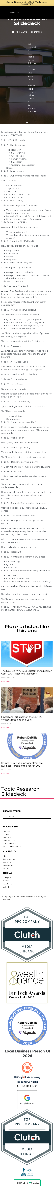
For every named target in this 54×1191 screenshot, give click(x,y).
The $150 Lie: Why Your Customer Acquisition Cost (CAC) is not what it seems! (26, 672)
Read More (5, 682)
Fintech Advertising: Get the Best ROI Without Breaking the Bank (22, 718)
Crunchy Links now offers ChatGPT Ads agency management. (27, 3)
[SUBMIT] (47, 821)
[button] (48, 12)
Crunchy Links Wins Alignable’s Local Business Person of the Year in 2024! (22, 764)
